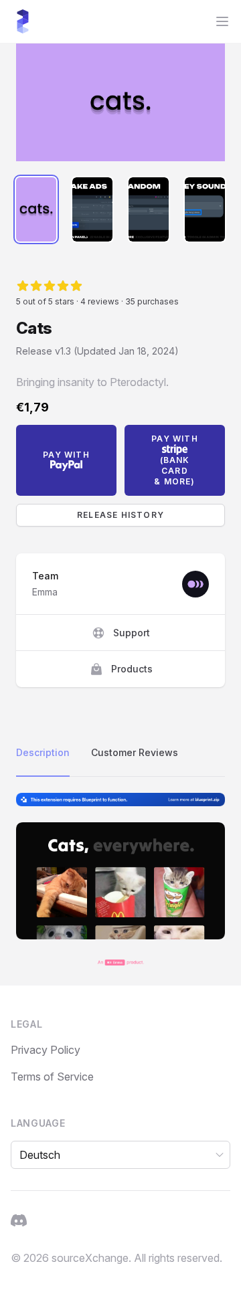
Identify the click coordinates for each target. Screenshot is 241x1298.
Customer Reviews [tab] (134, 752)
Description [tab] (43, 752)
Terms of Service (52, 1076)
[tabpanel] (120, 102)
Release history (120, 515)
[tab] (36, 209)
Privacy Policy (45, 1049)
